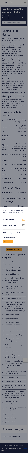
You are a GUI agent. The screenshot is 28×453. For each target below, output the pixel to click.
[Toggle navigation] (25, 2)
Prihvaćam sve (8, 242)
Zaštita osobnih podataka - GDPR (11, 233)
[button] (13, 220)
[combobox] (14, 22)
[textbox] (14, 22)
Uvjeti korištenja (8, 445)
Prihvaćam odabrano (9, 238)
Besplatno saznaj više (13, 249)
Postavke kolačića (18, 445)
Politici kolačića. (19, 212)
